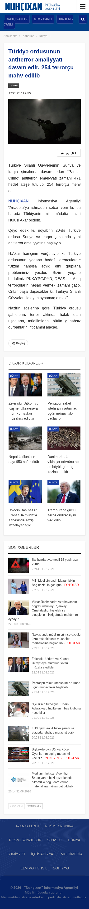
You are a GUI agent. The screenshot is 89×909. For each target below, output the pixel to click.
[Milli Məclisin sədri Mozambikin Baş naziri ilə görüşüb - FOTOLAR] (18, 586)
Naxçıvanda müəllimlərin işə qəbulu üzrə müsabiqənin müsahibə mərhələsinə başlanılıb (56, 639)
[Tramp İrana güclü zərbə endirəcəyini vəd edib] (64, 491)
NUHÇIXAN (18, 201)
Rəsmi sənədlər (25, 840)
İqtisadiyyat (43, 854)
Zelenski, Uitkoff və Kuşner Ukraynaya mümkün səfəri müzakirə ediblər (50, 663)
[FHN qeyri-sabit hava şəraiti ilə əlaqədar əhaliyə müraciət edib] (18, 733)
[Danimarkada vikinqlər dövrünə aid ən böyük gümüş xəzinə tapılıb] (64, 438)
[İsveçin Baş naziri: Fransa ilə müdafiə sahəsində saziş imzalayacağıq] (25, 491)
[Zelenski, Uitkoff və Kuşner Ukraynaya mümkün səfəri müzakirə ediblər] (25, 385)
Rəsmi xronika (59, 826)
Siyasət (54, 840)
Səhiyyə (61, 868)
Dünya (14, 85)
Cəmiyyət (16, 854)
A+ (74, 153)
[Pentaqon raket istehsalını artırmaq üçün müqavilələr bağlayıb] (64, 385)
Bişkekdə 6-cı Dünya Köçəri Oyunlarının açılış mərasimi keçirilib (55, 754)
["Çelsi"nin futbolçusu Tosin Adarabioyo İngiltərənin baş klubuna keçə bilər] (18, 709)
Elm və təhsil (33, 868)
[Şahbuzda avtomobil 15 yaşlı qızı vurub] (18, 565)
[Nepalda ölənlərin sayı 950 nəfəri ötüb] (25, 438)
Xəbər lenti (27, 826)
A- (62, 153)
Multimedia (72, 854)
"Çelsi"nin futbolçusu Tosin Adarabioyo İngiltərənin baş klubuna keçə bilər (56, 708)
